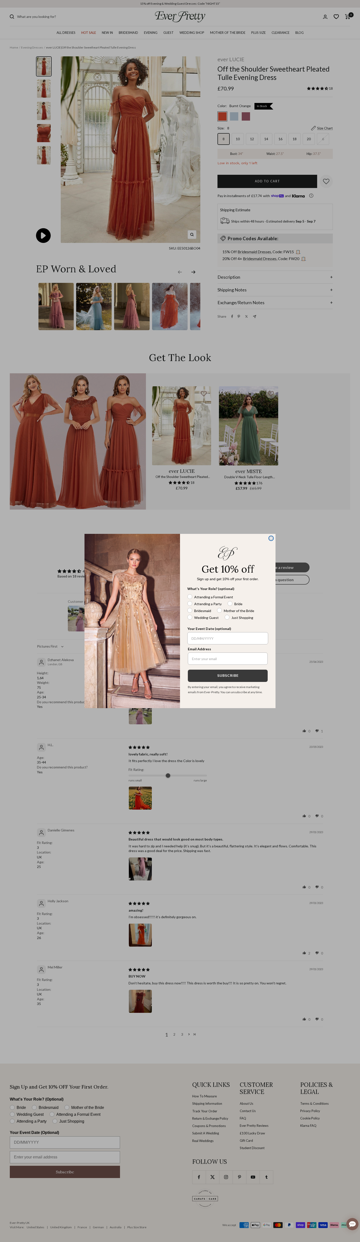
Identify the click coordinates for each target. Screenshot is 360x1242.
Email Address (199, 649)
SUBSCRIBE (228, 675)
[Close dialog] (271, 538)
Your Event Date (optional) (209, 629)
